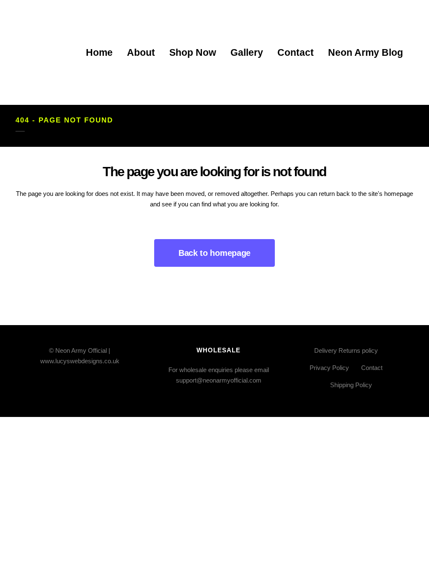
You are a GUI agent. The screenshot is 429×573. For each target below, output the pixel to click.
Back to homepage (214, 253)
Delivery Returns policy (346, 350)
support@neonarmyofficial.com (218, 380)
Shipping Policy (351, 384)
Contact (371, 367)
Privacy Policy (329, 367)
